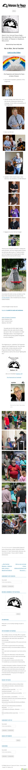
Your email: (4, 580)
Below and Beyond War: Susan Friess (10, 712)
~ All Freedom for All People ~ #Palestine (10, 709)
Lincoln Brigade (6, 297)
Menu (14, 10)
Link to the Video (14, 52)
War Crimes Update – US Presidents (9, 696)
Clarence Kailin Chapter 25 (18, 547)
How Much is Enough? (7, 691)
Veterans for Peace (20, 549)
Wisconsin (4, 551)
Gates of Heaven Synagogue (9, 317)
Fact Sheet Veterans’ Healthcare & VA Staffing (12, 693)
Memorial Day (8, 549)
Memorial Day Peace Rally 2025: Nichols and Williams (13, 702)
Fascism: (12, 310)
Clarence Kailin (15, 551)
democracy (21, 551)
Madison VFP (19, 373)
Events (3, 549)
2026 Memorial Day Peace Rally (8, 689)
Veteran (13, 549)
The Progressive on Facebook (14, 377)
